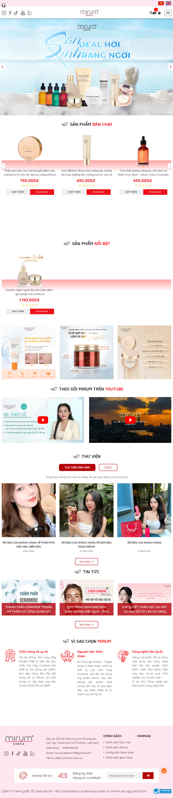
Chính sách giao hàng (119, 757)
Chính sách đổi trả (117, 747)
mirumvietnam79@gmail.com (73, 753)
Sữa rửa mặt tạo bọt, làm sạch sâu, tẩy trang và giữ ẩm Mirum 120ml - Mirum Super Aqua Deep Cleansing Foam (143, 174)
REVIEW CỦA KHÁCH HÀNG (144, 542)
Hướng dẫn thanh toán (120, 752)
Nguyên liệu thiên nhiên (90, 654)
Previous (2, 66)
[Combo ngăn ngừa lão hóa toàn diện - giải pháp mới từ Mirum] (30, 270)
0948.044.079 (70, 748)
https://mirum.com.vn (68, 758)
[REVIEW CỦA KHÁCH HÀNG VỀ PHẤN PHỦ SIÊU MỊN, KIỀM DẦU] (29, 510)
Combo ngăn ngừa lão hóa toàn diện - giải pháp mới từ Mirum (30, 292)
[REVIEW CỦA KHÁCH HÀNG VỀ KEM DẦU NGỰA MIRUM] (86, 510)
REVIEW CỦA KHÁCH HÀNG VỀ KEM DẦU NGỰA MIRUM (86, 544)
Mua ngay (42, 191)
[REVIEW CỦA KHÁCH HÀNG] (144, 510)
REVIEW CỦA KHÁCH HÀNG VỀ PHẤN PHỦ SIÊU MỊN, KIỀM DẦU (29, 544)
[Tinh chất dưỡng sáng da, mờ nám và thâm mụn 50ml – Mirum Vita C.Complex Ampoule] (86, 150)
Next (170, 66)
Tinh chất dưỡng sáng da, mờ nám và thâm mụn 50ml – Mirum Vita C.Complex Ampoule (86, 174)
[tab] (77, 467)
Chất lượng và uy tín (33, 652)
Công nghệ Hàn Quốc (147, 652)
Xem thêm (18, 191)
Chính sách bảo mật (118, 742)
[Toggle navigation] (168, 13)
